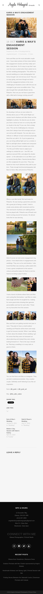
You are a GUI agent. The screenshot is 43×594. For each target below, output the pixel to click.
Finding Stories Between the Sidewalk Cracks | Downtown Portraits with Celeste (21, 579)
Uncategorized (23, 51)
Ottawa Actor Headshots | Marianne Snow (21, 559)
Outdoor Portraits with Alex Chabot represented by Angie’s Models (21, 565)
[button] (14, 104)
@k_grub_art (22, 389)
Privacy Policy (32, 592)
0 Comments (22, 54)
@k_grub (13, 389)
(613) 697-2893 (21, 518)
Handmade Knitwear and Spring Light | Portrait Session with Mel (21, 572)
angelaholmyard (11, 54)
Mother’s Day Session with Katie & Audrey (12, 431)
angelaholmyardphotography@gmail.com (21, 520)
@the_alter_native (16, 394)
